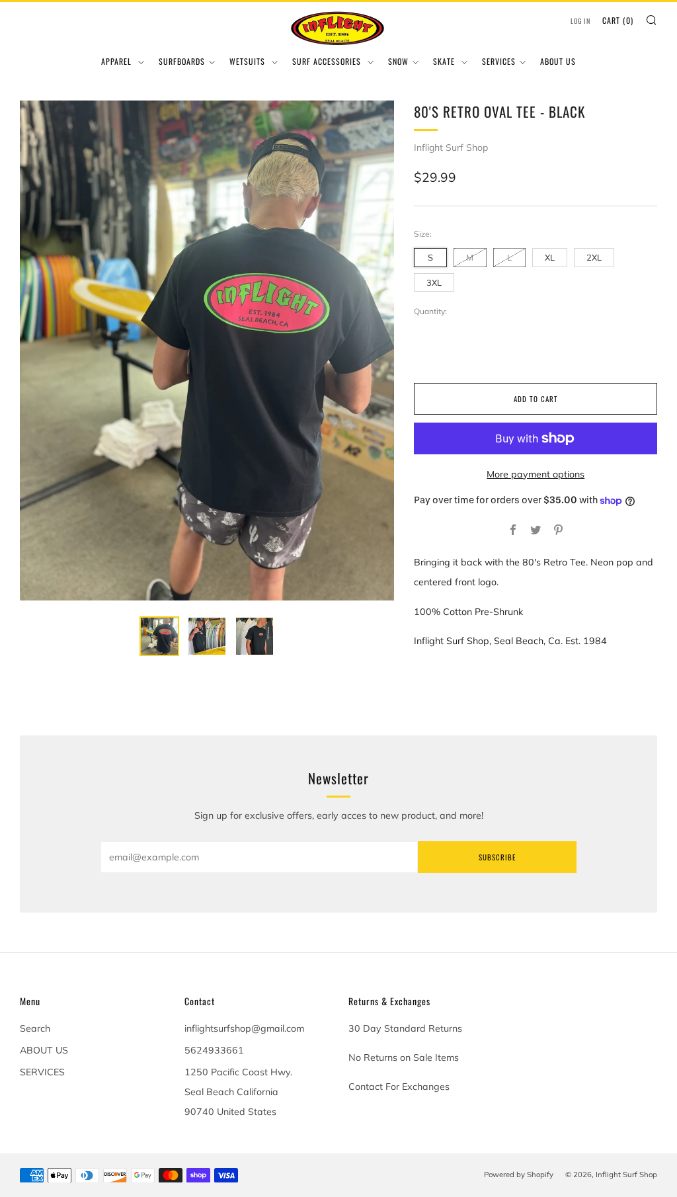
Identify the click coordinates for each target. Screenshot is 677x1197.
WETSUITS (248, 61)
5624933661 (214, 1050)
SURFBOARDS (182, 61)
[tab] (159, 636)
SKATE (445, 61)
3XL (434, 282)
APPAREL (117, 61)
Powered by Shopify (518, 1174)
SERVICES (499, 61)
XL (550, 257)
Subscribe (497, 857)
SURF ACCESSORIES (328, 61)
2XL (594, 257)
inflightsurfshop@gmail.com (244, 1028)
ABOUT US (558, 61)
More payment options (535, 474)
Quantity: (430, 311)
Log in (580, 21)
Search (35, 1028)
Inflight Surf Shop (451, 147)
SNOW (398, 61)
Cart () (617, 20)
